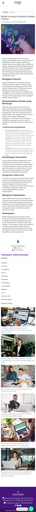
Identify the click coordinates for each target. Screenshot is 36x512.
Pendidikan (5, 269)
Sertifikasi (5, 279)
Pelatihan (5, 276)
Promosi (4, 266)
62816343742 (28, 503)
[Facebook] (18, 506)
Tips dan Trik (6, 296)
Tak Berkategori (7, 299)
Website (4, 289)
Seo (3, 293)
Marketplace (6, 283)
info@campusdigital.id (13, 503)
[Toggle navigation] (3, 3)
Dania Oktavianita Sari (18, 246)
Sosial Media (6, 286)
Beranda (5, 12)
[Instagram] (15, 506)
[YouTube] (20, 506)
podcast (17, 74)
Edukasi (4, 263)
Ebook (4, 273)
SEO (28, 153)
